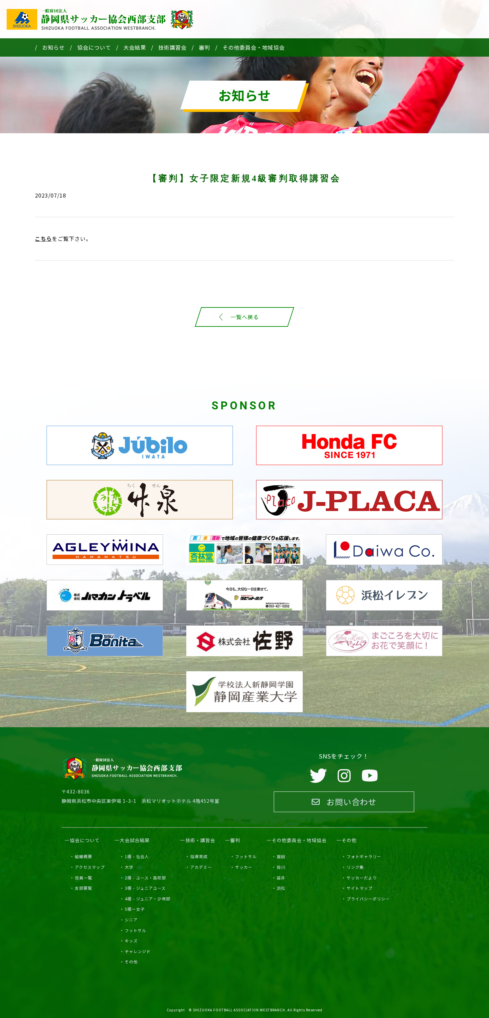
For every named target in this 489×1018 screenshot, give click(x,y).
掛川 (281, 867)
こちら (43, 239)
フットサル (135, 930)
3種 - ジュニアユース (145, 888)
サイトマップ (360, 888)
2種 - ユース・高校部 (145, 877)
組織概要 (83, 856)
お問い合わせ (352, 801)
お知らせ (53, 47)
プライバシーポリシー (368, 898)
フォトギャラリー (364, 856)
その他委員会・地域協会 (254, 47)
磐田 (281, 856)
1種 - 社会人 (137, 856)
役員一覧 (83, 877)
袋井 (281, 877)
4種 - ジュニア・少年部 (147, 898)
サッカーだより (362, 877)
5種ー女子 (135, 909)
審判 (204, 47)
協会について (94, 47)
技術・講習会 (200, 840)
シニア (131, 919)
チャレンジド (138, 951)
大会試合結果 (135, 840)
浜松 (281, 888)
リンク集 (355, 867)
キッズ (131, 940)
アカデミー (201, 867)
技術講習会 (172, 47)
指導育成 (199, 856)
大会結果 (134, 47)
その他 (131, 961)
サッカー (243, 867)
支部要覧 (83, 888)
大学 (129, 867)
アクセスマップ (90, 867)
